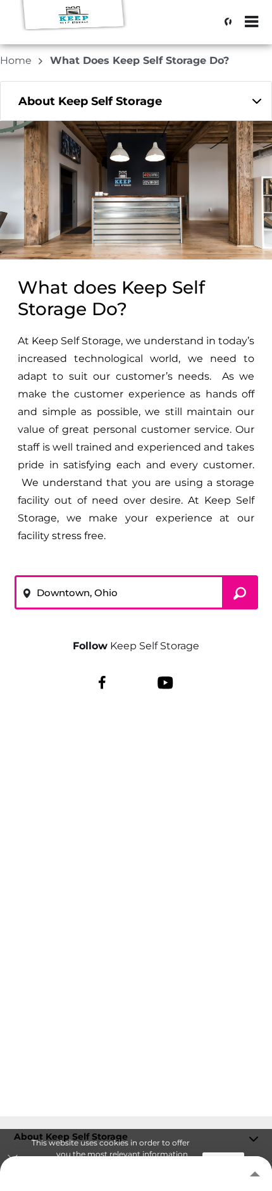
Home (17, 60)
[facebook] (102, 681)
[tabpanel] (136, 101)
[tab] (136, 101)
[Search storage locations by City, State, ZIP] (224, 22)
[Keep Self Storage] (73, 28)
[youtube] (165, 681)
